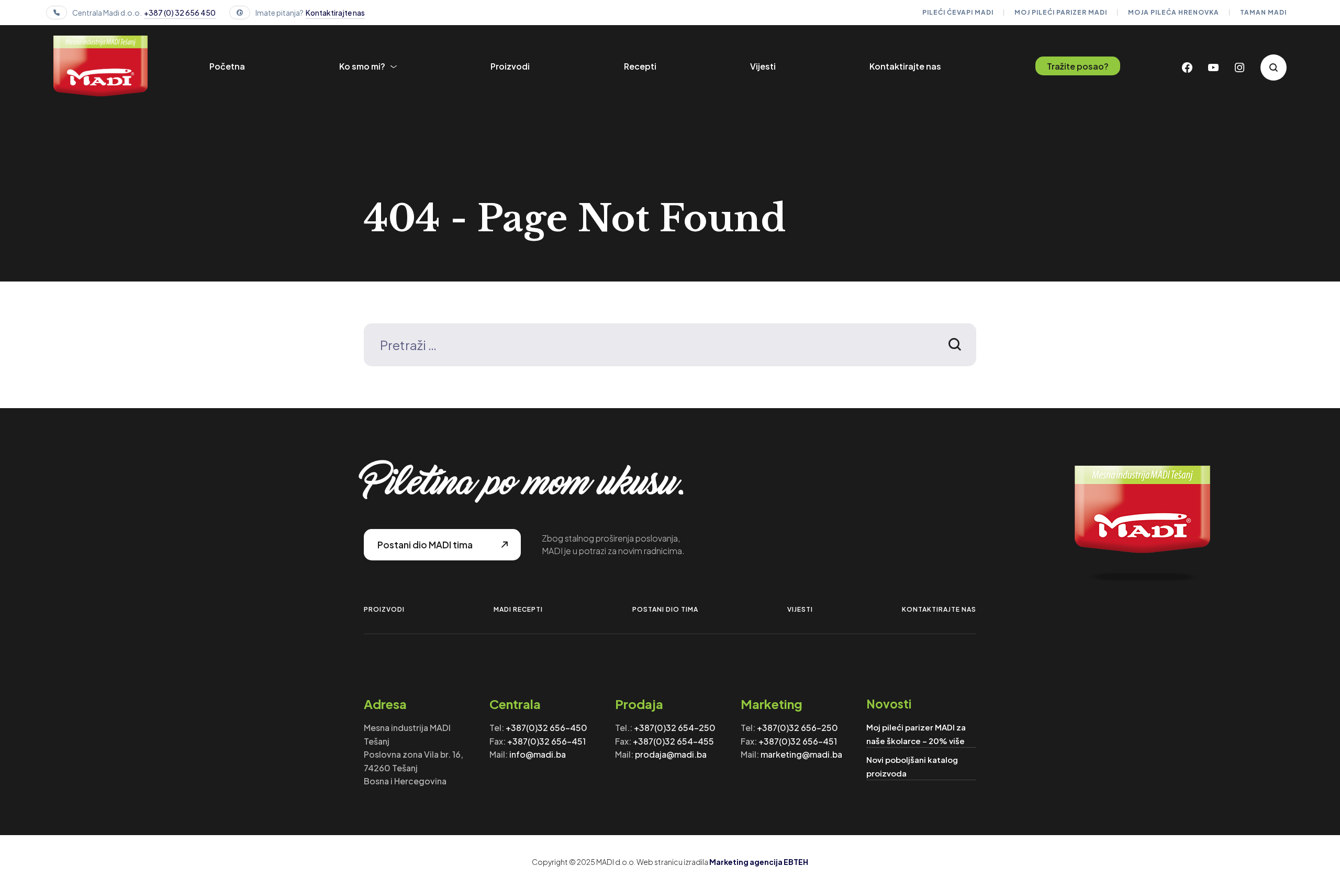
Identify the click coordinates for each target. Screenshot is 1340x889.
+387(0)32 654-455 (673, 741)
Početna (227, 66)
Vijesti (763, 66)
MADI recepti (518, 609)
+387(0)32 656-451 (546, 741)
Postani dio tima (665, 609)
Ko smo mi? (362, 66)
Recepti (640, 66)
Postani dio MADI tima (425, 544)
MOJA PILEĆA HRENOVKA (1173, 12)
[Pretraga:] (670, 346)
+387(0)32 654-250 (675, 727)
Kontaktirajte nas (335, 12)
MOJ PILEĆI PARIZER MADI (1060, 12)
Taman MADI (1263, 12)
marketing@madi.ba (801, 754)
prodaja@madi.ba (671, 754)
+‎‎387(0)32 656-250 (797, 727)
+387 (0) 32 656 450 (180, 12)
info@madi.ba (537, 754)
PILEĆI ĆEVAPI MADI (957, 12)
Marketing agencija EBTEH (758, 862)
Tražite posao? (1078, 66)
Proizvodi (510, 66)
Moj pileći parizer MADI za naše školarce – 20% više (916, 734)
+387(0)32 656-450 (546, 727)
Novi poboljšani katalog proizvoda (912, 766)
